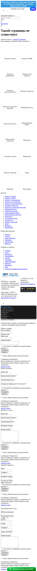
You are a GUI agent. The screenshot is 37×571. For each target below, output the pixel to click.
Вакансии (8, 265)
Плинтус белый (10, 58)
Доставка (8, 260)
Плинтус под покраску (27, 75)
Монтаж (8, 244)
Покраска (8, 240)
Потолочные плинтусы (10, 140)
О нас (7, 252)
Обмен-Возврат (10, 261)
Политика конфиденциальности (16, 269)
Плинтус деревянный (10, 75)
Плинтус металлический (10, 91)
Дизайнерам (9, 256)
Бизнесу (8, 234)
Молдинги (27, 140)
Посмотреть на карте (8, 298)
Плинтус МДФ (27, 58)
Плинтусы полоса (10, 124)
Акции (7, 236)
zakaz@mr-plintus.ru (7, 16)
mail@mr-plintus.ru (7, 310)
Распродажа (9, 242)
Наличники (27, 189)
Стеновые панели (10, 156)
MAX (33, 9)
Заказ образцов (10, 238)
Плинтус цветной (10, 173)
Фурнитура (27, 156)
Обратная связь (6, 307)
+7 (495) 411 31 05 (7, 309)
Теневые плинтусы (27, 91)
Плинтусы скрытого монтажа (10, 107)
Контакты (8, 254)
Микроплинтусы (27, 107)
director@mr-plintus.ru (27, 284)
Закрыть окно (5, 366)
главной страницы (19, 39)
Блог (6, 267)
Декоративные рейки (27, 123)
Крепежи (10, 189)
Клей (27, 173)
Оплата (7, 258)
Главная (7, 250)
